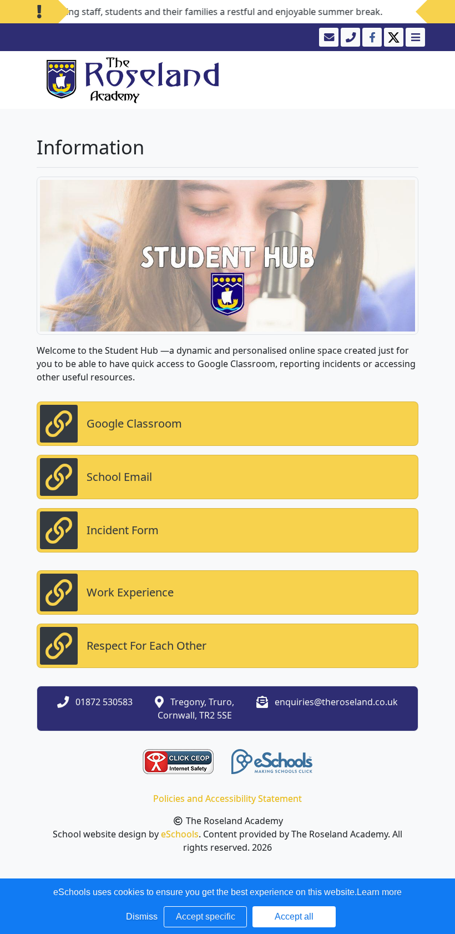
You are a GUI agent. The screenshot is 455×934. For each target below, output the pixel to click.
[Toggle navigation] (414, 37)
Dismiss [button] (142, 916)
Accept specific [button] (205, 916)
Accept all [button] (294, 916)
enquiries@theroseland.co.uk (336, 702)
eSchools (180, 834)
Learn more (379, 892)
